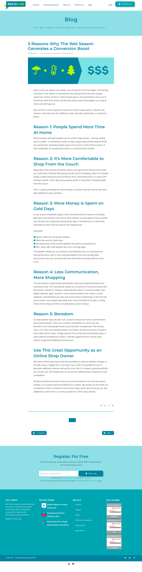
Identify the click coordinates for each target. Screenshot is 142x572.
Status (77, 515)
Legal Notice (79, 531)
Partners (78, 504)
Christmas (49, 28)
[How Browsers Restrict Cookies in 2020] (44, 514)
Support (78, 510)
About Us (66, 5)
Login (110, 5)
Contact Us (126, 4)
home (35, 28)
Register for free (12, 519)
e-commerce (59, 28)
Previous (41, 433)
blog (41, 28)
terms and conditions (69, 478)
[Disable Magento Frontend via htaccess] (44, 505)
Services (36, 5)
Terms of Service (92, 481)
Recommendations (51, 5)
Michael (33, 53)
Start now (92, 473)
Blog (90, 5)
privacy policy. (86, 478)
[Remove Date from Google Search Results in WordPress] (44, 522)
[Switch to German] (73, 563)
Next (108, 433)
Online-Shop (69, 28)
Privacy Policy (78, 481)
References (79, 5)
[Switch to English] (69, 563)
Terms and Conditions (83, 520)
